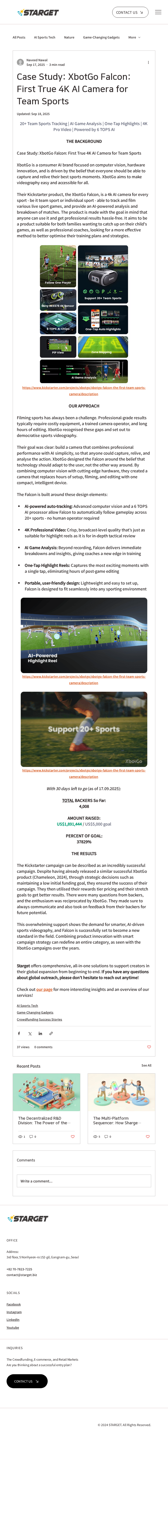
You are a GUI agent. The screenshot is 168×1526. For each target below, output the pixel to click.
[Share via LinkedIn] (40, 1033)
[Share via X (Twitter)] (30, 1033)
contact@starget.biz (22, 1275)
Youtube (13, 1327)
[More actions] (148, 62)
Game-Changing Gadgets (101, 37)
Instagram (14, 1312)
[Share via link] (51, 1033)
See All (146, 1065)
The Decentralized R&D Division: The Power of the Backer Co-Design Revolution (45, 1121)
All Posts (19, 37)
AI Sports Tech (44, 37)
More (132, 37)
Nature (69, 37)
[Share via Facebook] (19, 1033)
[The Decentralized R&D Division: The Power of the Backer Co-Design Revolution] (46, 1092)
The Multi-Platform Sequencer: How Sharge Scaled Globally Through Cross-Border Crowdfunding (119, 1121)
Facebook (14, 1304)
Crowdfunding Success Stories (39, 1019)
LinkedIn (13, 1319)
